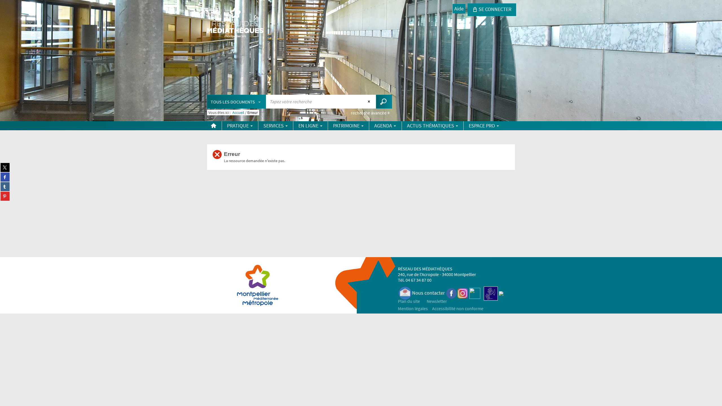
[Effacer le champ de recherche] (369, 101)
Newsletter (437, 301)
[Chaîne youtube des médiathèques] (474, 293)
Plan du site (409, 301)
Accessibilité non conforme (457, 308)
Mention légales (413, 308)
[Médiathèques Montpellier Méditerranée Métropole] (235, 23)
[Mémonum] (501, 293)
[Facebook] (451, 293)
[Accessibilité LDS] (491, 293)
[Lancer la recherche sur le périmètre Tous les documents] (384, 102)
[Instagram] (462, 293)
